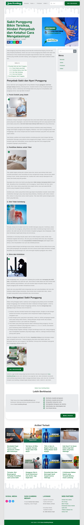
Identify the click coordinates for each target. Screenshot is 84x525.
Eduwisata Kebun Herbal (68, 505)
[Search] (74, 51)
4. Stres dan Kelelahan (15, 74)
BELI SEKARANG (72, 3)
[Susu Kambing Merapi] (14, 3)
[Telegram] (13, 501)
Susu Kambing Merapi (47, 522)
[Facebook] (10, 501)
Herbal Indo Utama (67, 499)
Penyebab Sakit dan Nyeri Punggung (17, 66)
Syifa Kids (64, 507)
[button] (8, 42)
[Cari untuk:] (56, 3)
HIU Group (64, 501)
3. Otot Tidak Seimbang (16, 72)
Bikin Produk (65, 503)
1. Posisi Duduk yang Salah (17, 68)
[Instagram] (7, 501)
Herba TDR (65, 511)
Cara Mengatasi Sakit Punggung (16, 76)
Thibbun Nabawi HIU (67, 509)
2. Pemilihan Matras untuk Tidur (18, 70)
